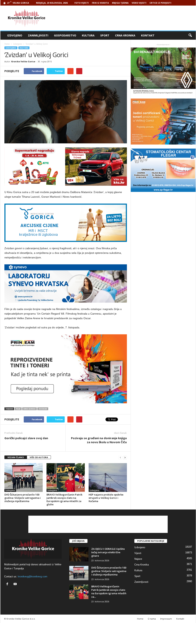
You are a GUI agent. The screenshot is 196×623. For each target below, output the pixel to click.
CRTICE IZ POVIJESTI (160, 2)
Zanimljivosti (38, 35)
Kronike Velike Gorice (23, 61)
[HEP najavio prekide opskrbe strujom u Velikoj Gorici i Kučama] (108, 477)
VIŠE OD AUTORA (39, 457)
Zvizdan (43, 409)
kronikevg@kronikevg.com (32, 576)
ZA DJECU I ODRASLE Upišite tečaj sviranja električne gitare (108, 552)
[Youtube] (15, 584)
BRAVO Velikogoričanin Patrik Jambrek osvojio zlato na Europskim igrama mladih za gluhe (64, 499)
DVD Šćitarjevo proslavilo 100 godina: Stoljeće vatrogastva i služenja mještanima (22, 498)
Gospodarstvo (65, 35)
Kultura (88, 35)
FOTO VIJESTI (81, 2)
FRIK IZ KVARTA (100, 2)
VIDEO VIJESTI (139, 2)
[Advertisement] (126, 18)
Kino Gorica (29, 409)
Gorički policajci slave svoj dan (26, 438)
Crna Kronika (125, 35)
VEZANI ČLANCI (15, 457)
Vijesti (137, 553)
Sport (104, 35)
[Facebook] (8, 584)
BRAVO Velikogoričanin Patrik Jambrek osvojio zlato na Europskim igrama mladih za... (108, 591)
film (18, 409)
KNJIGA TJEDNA (120, 2)
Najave (138, 558)
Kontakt (147, 35)
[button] (190, 35)
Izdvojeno (14, 35)
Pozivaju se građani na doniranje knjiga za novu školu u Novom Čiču (99, 440)
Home (7, 44)
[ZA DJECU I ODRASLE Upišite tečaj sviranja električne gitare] (78, 554)
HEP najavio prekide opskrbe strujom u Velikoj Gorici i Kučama (106, 498)
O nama (152, 618)
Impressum (166, 618)
